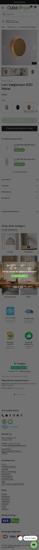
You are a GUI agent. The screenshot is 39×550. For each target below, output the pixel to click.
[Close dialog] (1, 263)
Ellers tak (19, 278)
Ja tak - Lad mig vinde (19, 276)
